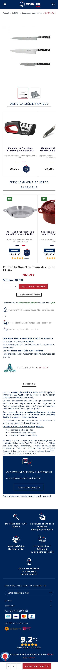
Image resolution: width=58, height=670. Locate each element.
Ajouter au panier (33, 286)
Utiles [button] (8, 601)
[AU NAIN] (9, 368)
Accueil (6, 13)
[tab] (29, 384)
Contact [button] (10, 606)
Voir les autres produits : (27, 368)
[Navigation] (4, 4)
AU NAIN (43, 368)
